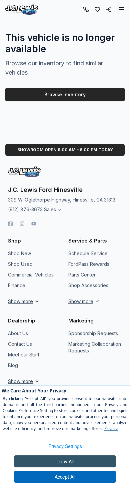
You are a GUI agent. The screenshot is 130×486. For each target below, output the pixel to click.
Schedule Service (88, 253)
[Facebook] (10, 223)
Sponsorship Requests (93, 333)
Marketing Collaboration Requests (94, 347)
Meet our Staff (23, 354)
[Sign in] (108, 9)
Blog (13, 365)
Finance (16, 285)
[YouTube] (33, 223)
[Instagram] (22, 223)
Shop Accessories (88, 285)
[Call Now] (86, 9)
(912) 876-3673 (25, 209)
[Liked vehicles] (97, 9)
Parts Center (82, 274)
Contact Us (20, 344)
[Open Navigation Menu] (121, 9)
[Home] (21, 9)
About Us (18, 333)
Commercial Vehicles (31, 274)
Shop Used (20, 264)
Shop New (19, 253)
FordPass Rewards (88, 264)
